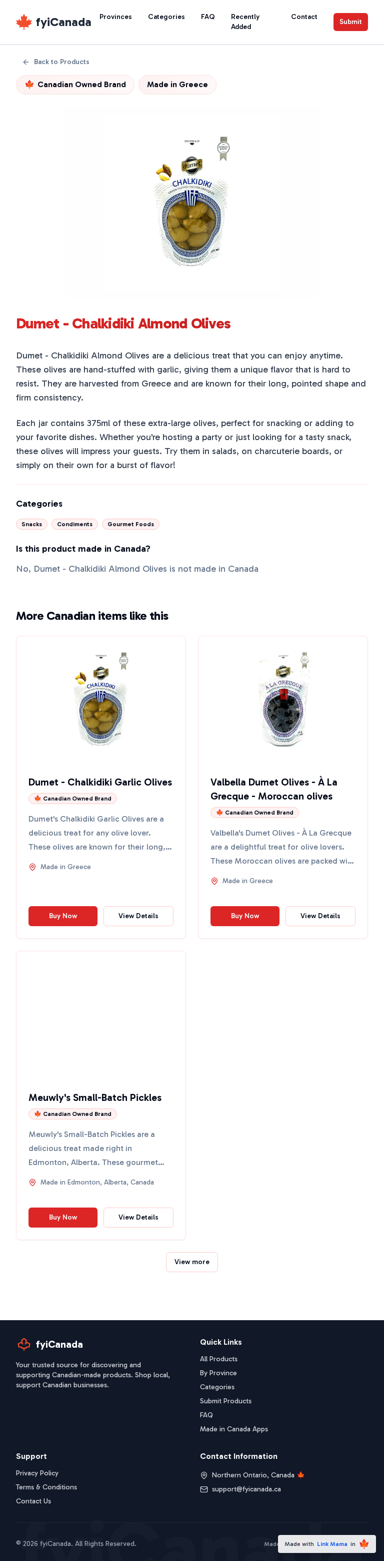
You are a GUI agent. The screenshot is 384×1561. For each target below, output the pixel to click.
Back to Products (62, 62)
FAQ (208, 17)
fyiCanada (64, 22)
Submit (351, 22)
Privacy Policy (37, 1473)
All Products (219, 1359)
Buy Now (63, 916)
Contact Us (33, 1501)
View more (192, 1262)
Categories (166, 17)
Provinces (116, 17)
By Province (218, 1373)
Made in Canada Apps (234, 1429)
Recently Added (245, 22)
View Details (138, 916)
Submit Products (226, 1401)
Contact (304, 17)
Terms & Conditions (46, 1487)
